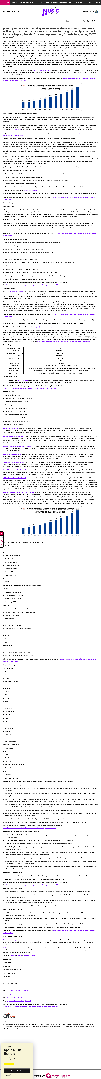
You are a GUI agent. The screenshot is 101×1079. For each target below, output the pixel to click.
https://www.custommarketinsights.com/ (19, 994)
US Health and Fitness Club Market (14, 478)
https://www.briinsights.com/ (15, 997)
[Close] (31, 1044)
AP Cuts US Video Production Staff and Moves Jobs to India (61, 2)
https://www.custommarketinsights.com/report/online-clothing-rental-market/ (31, 285)
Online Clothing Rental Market (43, 70)
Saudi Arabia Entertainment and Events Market (18, 492)
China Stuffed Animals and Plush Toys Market (18, 446)
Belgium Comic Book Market (12, 454)
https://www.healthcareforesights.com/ (19, 1001)
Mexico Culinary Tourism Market (13, 462)
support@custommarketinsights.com (45, 327)
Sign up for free (17, 1071)
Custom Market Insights (10, 940)
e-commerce (17, 129)
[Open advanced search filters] (88, 21)
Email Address (9, 1064)
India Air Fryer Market (10, 428)
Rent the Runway (22, 380)
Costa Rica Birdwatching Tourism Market (16, 470)
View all (97, 2)
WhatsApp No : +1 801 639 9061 (12, 987)
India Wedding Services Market (13, 436)
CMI (4, 948)
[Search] (84, 21)
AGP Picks (5, 2)
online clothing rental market (14, 291)
